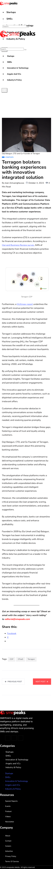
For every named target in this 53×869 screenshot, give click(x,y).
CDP (11, 659)
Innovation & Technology (17, 759)
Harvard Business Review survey (18, 245)
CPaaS (20, 659)
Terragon (31, 659)
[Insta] (14, 737)
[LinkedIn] (20, 737)
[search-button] (25, 49)
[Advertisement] (26, 90)
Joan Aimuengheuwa (14, 183)
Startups (11, 12)
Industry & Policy (13, 767)
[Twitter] (7, 737)
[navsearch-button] (5, 21)
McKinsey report (25, 304)
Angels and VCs (13, 763)
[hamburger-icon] (50, 10)
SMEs (9, 18)
